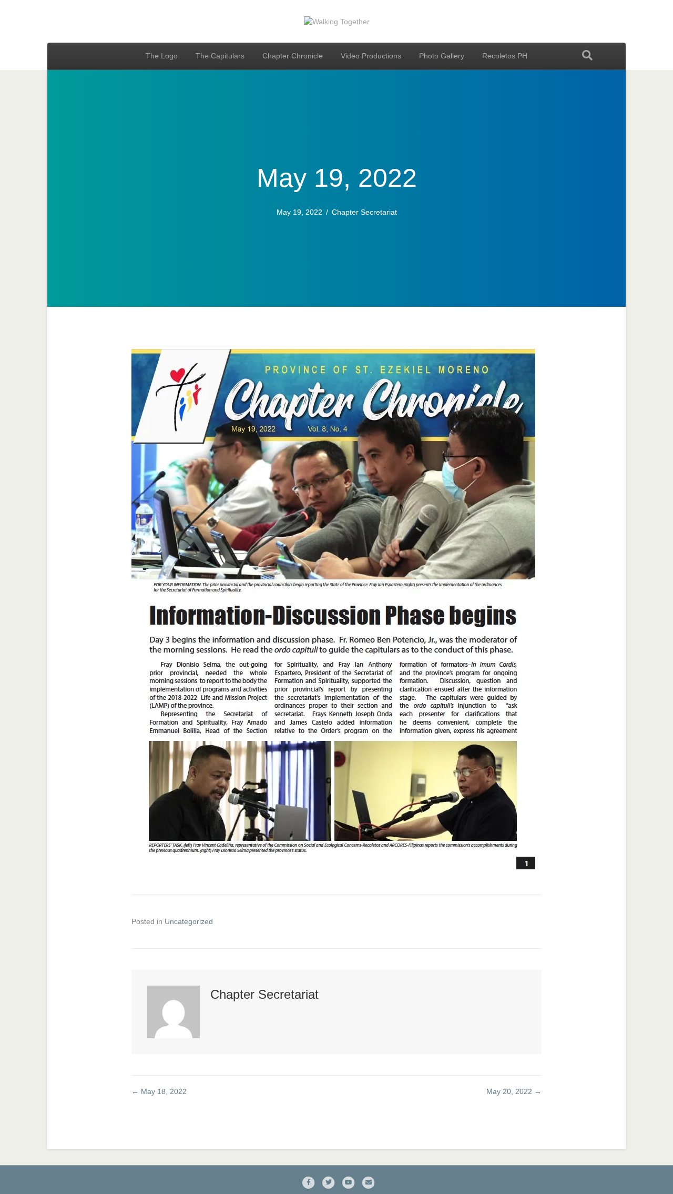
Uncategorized (189, 921)
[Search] (587, 55)
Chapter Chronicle (292, 56)
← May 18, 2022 (159, 1091)
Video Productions (371, 56)
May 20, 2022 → (514, 1091)
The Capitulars (220, 56)
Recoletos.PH (504, 56)
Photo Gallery (441, 56)
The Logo (162, 56)
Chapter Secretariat (364, 212)
